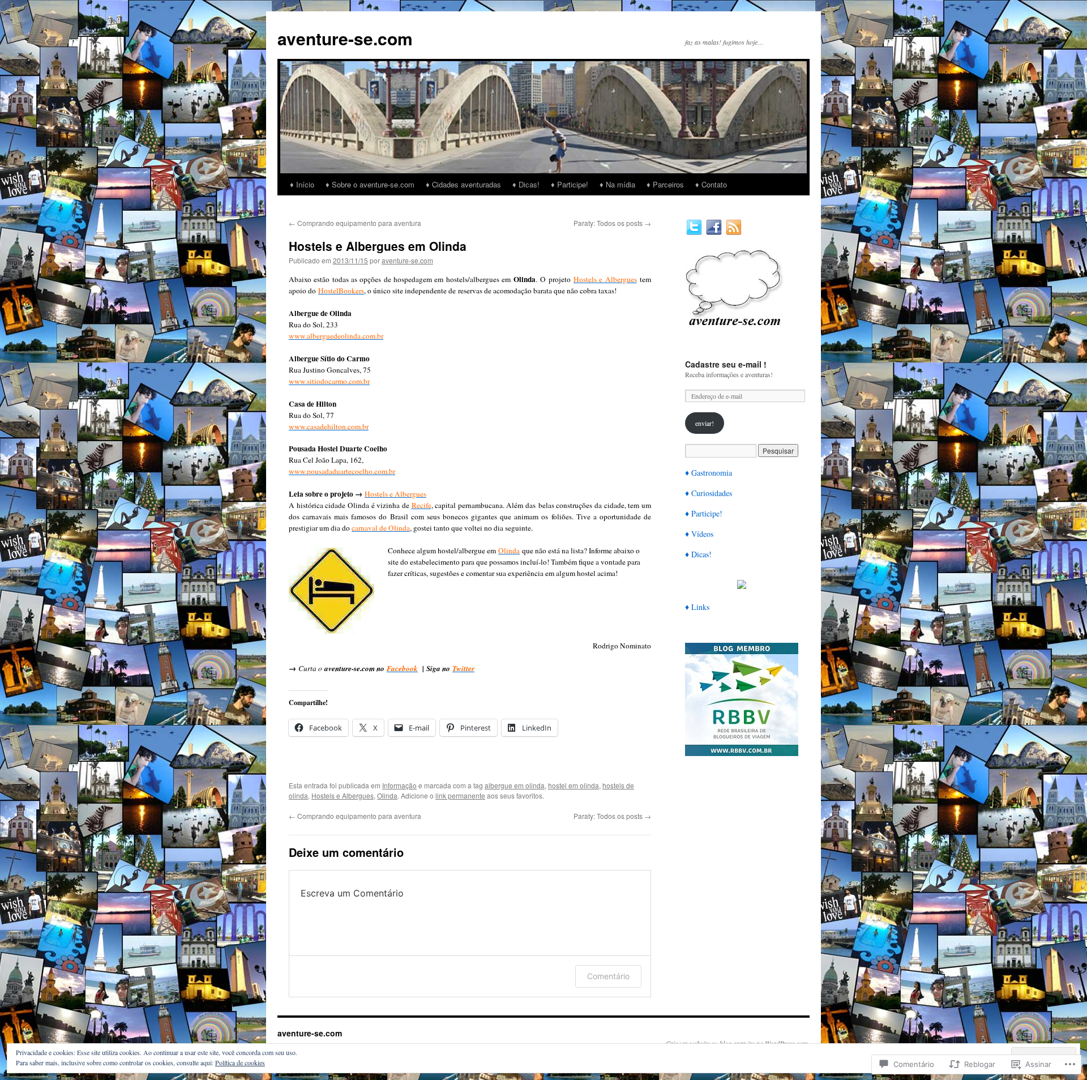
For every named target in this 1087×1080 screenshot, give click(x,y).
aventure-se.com (345, 38)
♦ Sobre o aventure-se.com (370, 184)
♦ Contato (711, 184)
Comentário (608, 976)
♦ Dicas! (526, 184)
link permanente (460, 795)
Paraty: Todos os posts (612, 223)
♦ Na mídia (617, 184)
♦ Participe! (569, 184)
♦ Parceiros (665, 184)
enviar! (704, 423)
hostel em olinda (573, 785)
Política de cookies (240, 1062)
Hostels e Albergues (342, 795)
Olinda (387, 795)
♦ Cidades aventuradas (463, 184)
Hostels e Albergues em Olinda (378, 245)
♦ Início (302, 184)
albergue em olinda (515, 785)
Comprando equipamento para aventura (355, 223)
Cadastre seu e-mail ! (726, 364)
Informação (399, 785)
